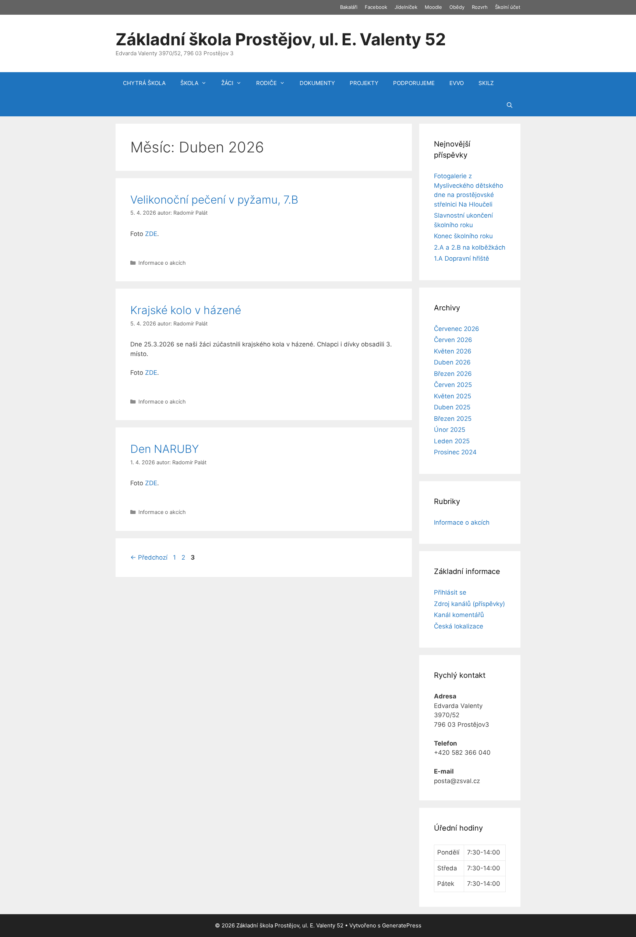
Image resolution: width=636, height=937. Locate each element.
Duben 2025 (452, 407)
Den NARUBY (164, 448)
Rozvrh (480, 7)
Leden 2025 (452, 441)
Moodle (433, 7)
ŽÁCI (227, 83)
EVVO (456, 83)
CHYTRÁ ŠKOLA (144, 83)
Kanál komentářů (459, 615)
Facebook (376, 7)
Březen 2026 (453, 373)
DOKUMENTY (317, 83)
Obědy (456, 7)
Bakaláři (348, 7)
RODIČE (266, 83)
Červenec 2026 (456, 328)
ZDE (151, 233)
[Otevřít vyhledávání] (509, 105)
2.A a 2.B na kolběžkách (469, 247)
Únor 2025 (449, 429)
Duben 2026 (452, 362)
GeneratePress (401, 925)
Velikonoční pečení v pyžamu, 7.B (214, 199)
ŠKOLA (189, 83)
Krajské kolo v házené (185, 310)
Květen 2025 (452, 396)
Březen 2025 (452, 418)
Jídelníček (406, 7)
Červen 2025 (453, 384)
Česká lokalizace (458, 626)
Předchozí (148, 557)
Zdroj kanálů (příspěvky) (469, 603)
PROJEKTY (364, 83)
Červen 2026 (453, 340)
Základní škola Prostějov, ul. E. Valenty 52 (281, 39)
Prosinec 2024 (455, 452)
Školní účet (507, 7)
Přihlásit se (450, 592)
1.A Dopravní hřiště (461, 258)
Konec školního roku (463, 236)
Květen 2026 (452, 351)
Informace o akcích (162, 263)
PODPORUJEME (414, 83)
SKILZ (486, 83)
